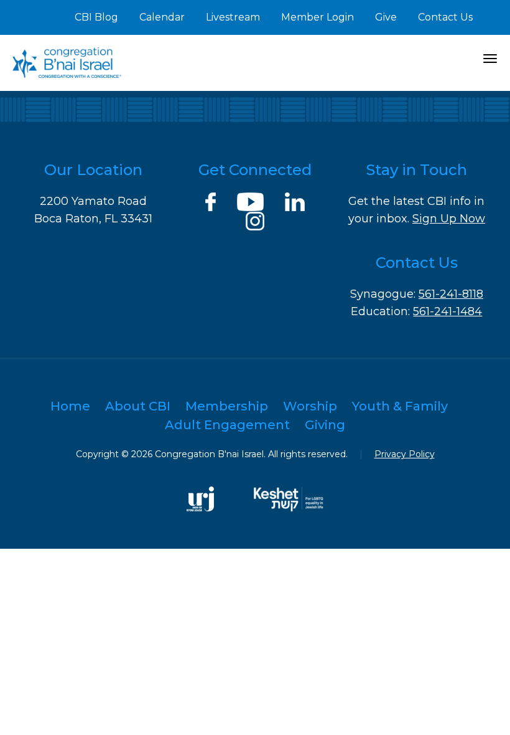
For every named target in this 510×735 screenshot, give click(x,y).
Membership (226, 406)
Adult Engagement (227, 424)
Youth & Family (400, 406)
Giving (325, 424)
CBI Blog (96, 17)
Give (386, 17)
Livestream (233, 17)
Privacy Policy (404, 454)
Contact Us (445, 17)
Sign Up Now (448, 218)
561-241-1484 (447, 311)
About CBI (137, 406)
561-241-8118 (451, 294)
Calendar (162, 17)
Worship (310, 406)
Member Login (317, 17)
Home (70, 406)
